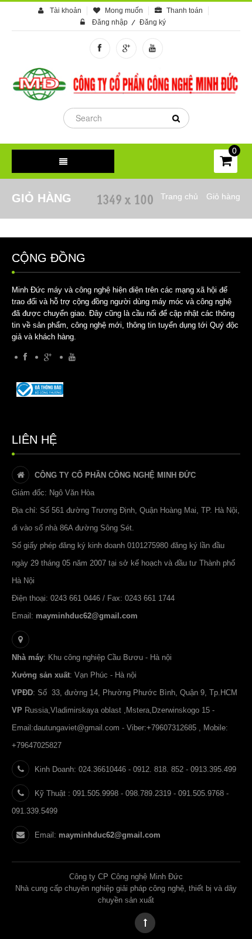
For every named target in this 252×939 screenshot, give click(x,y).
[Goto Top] (145, 923)
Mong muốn (124, 10)
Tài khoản (65, 10)
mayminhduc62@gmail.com (87, 615)
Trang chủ (179, 196)
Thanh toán (184, 10)
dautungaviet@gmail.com (76, 727)
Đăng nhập (110, 22)
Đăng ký (152, 22)
